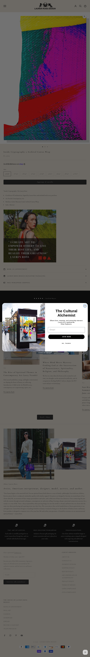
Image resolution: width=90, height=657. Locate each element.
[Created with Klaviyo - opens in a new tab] (45, 352)
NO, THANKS (66, 343)
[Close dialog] (85, 305)
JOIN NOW (66, 337)
